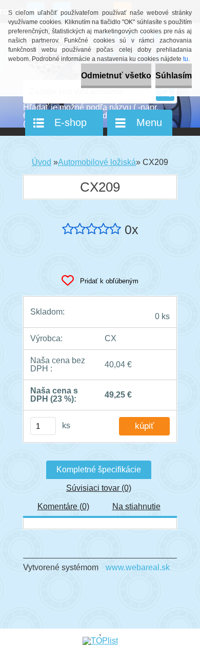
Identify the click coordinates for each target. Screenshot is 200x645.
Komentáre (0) (63, 506)
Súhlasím (173, 75)
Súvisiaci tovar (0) (98, 488)
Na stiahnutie (136, 506)
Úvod (41, 162)
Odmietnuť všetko (116, 75)
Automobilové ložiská (97, 162)
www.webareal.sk (138, 567)
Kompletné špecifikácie (98, 469)
